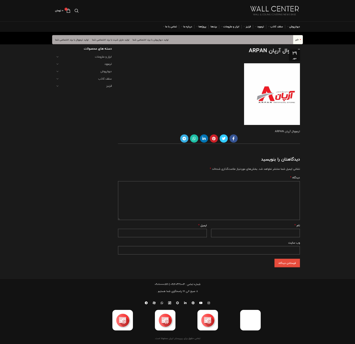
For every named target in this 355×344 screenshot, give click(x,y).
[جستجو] (77, 11)
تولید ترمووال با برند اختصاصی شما (75, 40)
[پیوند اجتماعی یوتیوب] (201, 303)
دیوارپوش (106, 71)
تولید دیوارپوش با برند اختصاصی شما (154, 40)
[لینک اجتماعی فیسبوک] (233, 138)
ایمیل (202, 225)
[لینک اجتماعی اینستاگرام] (209, 303)
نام (297, 225)
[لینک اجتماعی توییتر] (224, 138)
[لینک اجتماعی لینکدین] (204, 138)
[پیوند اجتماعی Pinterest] (214, 138)
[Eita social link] (170, 303)
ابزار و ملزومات (103, 56)
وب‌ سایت (294, 242)
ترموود (108, 63)
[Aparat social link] (154, 303)
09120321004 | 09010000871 (170, 284)
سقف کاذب (105, 78)
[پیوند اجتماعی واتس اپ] (194, 138)
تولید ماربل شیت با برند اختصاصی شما (114, 40)
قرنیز (109, 85)
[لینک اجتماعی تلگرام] (184, 138)
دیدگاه (295, 177)
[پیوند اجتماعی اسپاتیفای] (177, 303)
